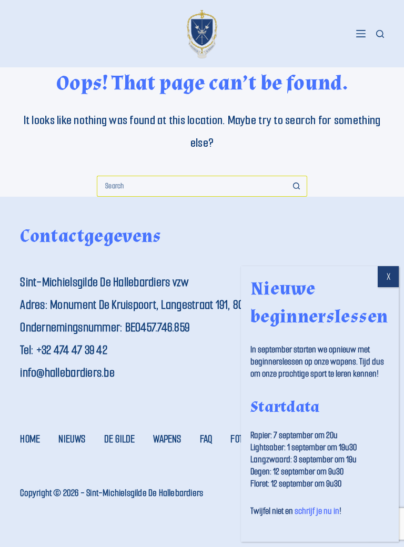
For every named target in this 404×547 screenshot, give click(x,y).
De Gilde (119, 439)
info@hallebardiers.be (67, 372)
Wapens (167, 439)
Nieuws (71, 439)
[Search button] (296, 186)
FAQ (206, 439)
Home (30, 439)
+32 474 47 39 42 (71, 350)
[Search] (380, 34)
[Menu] (361, 33)
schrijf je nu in (317, 511)
